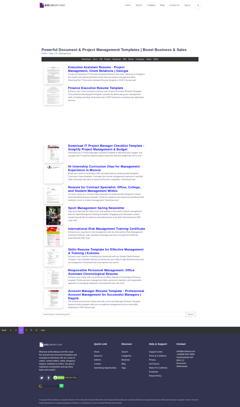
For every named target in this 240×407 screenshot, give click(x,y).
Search (139, 5)
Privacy (152, 360)
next (43, 330)
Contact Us (174, 5)
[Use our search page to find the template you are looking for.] (198, 5)
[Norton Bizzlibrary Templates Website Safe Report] (51, 386)
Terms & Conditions (157, 356)
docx (95, 59)
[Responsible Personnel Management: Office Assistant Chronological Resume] (53, 277)
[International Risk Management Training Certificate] (53, 236)
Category (151, 5)
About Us (98, 356)
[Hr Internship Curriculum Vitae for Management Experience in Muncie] (53, 174)
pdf (100, 59)
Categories (126, 356)
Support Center (155, 352)
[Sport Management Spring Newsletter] (53, 215)
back (4, 330)
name (131, 59)
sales (148, 59)
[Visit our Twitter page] (41, 378)
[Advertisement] (120, 28)
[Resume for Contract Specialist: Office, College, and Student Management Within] (53, 195)
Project (107, 59)
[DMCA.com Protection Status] (65, 377)
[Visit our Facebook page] (48, 378)
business (117, 59)
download (86, 59)
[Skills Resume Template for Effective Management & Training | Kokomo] (53, 257)
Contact (97, 364)
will (124, 59)
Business (126, 360)
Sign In (187, 5)
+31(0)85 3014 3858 (185, 354)
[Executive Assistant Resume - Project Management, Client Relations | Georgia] (53, 75)
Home (128, 5)
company (140, 59)
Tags (51, 53)
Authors (97, 360)
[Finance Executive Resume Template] (53, 95)
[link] (41, 378)
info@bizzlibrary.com (185, 351)
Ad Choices (154, 364)
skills (155, 59)
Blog (162, 5)
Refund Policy (155, 376)
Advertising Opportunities (105, 368)
